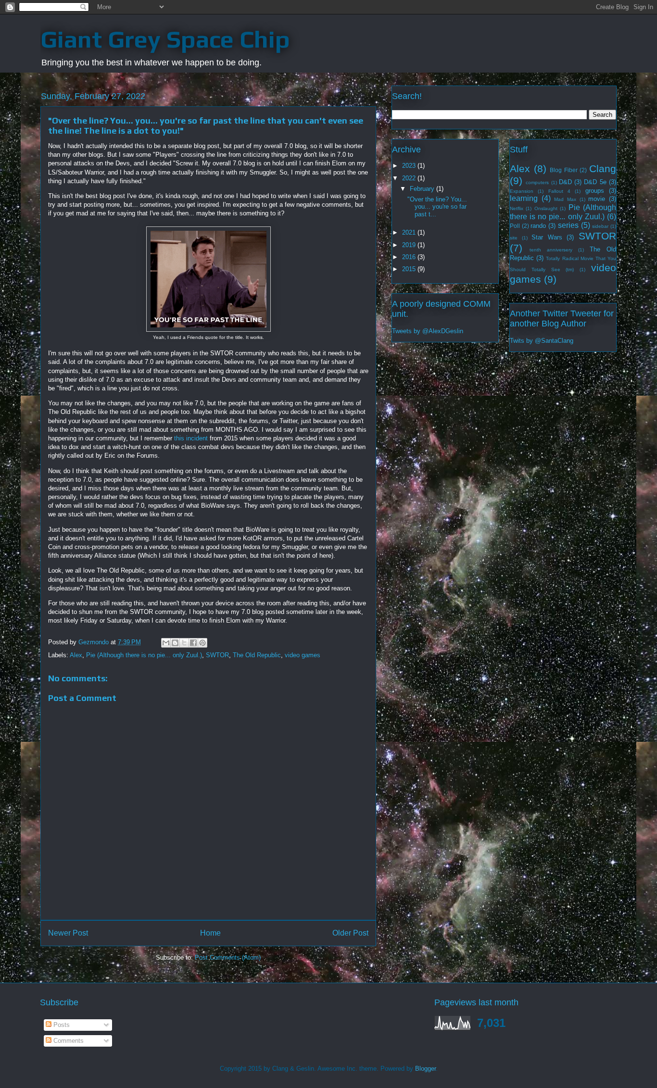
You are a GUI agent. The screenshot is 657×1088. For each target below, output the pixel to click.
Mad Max (565, 199)
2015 (409, 269)
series (568, 225)
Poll (515, 226)
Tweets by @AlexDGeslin (427, 331)
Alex (76, 655)
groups (594, 190)
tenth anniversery (551, 249)
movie (596, 198)
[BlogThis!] (175, 643)
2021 (409, 232)
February (423, 188)
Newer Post (68, 933)
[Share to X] (184, 643)
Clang (602, 168)
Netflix (516, 208)
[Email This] (166, 643)
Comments (67, 1040)
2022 (409, 178)
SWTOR (217, 655)
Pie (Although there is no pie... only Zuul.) (144, 655)
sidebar (600, 226)
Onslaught (545, 208)
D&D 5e (595, 182)
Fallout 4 (559, 191)
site (514, 237)
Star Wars (546, 237)
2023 (409, 165)
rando (538, 225)
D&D (565, 182)
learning (524, 198)
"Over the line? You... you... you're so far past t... (437, 207)
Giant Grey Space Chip (165, 39)
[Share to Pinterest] (202, 643)
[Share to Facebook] (193, 643)
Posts (60, 1024)
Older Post (350, 933)
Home (210, 933)
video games (302, 655)
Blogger (425, 1068)
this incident (191, 438)
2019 (409, 245)
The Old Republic (257, 655)
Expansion (521, 191)
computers (537, 182)
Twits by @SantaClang (541, 340)
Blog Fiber (564, 170)
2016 (409, 257)
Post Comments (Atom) (228, 957)
